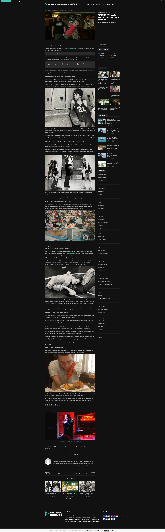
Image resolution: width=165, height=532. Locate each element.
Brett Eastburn (102, 197)
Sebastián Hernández (104, 301)
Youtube (101, 337)
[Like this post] (71, 454)
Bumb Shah (101, 199)
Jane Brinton (102, 244)
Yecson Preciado (103, 334)
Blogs (100, 194)
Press (100, 275)
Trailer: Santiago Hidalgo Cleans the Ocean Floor (112, 139)
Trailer (100, 315)
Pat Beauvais (102, 270)
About (113, 4)
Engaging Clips (102, 228)
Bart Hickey (101, 191)
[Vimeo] (158, 1)
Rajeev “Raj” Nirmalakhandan (105, 284)
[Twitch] (156, 1)
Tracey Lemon (102, 312)
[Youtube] (149, 1)
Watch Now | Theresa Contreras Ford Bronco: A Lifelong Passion (113, 147)
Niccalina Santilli (103, 264)
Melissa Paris (102, 256)
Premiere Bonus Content (104, 273)
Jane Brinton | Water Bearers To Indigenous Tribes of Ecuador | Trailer (103, 81)
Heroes (98, 4)
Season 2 (101, 292)
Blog (92, 4)
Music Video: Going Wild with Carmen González (112, 164)
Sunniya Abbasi (102, 304)
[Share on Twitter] (74, 454)
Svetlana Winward (103, 306)
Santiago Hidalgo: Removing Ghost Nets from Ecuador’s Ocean (27, 1)
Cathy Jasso (101, 202)
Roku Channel (106, 4)
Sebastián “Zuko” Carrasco (105, 298)
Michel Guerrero (102, 259)
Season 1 (101, 289)
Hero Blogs (101, 236)
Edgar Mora (101, 225)
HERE (81, 441)
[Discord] (161, 1)
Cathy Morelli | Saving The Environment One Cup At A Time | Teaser (115, 81)
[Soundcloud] (153, 1)
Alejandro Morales (103, 174)
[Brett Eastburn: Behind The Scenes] (53, 486)
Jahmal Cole (102, 242)
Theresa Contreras (103, 309)
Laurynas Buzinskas (103, 253)
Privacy (46, 518)
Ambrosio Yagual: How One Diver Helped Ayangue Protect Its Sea (113, 130)
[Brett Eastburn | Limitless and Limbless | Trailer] (87, 486)
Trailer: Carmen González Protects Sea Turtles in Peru (102, 108)
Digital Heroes (102, 219)
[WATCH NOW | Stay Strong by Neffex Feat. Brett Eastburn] (70, 486)
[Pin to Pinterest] (75, 454)
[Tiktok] (163, 1)
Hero (100, 233)
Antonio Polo (102, 183)
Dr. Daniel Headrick (103, 222)
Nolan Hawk (101, 23)
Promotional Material (104, 278)
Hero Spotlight (102, 239)
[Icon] (103, 75)
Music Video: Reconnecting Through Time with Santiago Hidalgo (113, 121)
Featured (101, 230)
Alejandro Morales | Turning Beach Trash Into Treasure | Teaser (103, 88)
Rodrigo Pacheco (103, 287)
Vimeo (100, 332)
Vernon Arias (102, 323)
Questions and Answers (104, 281)
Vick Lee (101, 326)
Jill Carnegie (102, 250)
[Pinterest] (146, 1)
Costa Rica (101, 208)
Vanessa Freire (102, 320)
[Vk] (151, 1)
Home (88, 4)
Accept (106, 530)
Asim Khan (101, 185)
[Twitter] (143, 1)
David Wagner (102, 216)
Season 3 (101, 295)
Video (100, 329)
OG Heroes (101, 267)
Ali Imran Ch (102, 180)
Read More (112, 530)
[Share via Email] (77, 454)
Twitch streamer (73, 48)
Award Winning (102, 188)
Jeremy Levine (102, 247)
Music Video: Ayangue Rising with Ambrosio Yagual (113, 155)
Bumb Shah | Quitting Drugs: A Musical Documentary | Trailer (115, 109)
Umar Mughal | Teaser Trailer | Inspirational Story (115, 95)
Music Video (102, 261)
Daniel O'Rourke (102, 214)
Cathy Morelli (102, 205)
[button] (11, 1)
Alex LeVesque (102, 177)
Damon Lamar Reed (103, 211)
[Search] (119, 4)
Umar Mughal (102, 318)
